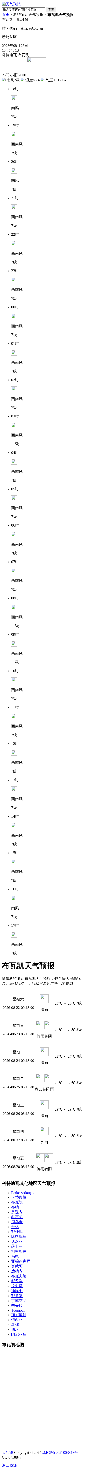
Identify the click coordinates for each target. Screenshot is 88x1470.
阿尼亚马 (18, 1334)
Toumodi (18, 1310)
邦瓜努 (17, 1296)
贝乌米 (17, 1222)
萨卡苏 (17, 1246)
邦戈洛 (17, 1281)
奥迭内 (17, 1212)
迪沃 (15, 1330)
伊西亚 (17, 1320)
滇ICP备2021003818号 (60, 1453)
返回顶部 (9, 1465)
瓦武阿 (17, 1266)
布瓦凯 (17, 1202)
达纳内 (17, 1271)
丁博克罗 (18, 1301)
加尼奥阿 (18, 1315)
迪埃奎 (17, 1291)
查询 (51, 9)
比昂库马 (18, 1237)
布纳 (15, 1207)
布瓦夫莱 (18, 1276)
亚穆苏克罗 (20, 1261)
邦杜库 (17, 1232)
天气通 (7, 1453)
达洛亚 (17, 1242)
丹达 (15, 1227)
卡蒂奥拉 (18, 1197)
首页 (6, 15)
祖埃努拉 (18, 1251)
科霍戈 (17, 1217)
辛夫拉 (17, 1306)
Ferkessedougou (23, 1193)
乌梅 (15, 1325)
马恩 (15, 1256)
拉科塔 (17, 1286)
